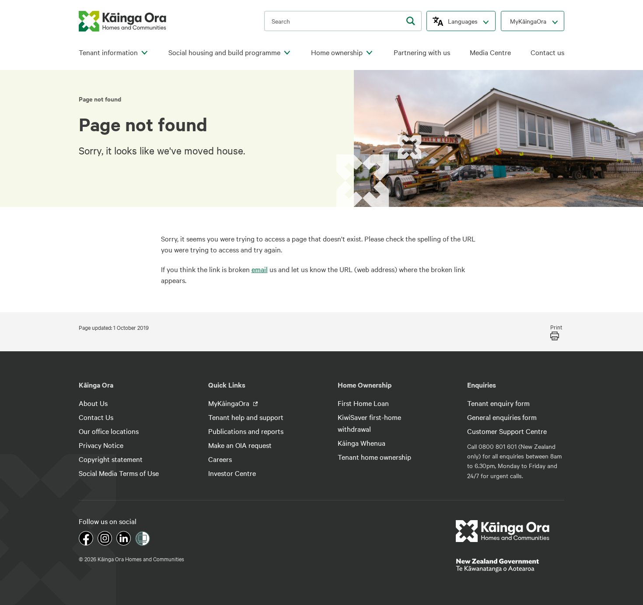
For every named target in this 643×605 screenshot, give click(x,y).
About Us (93, 403)
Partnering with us (422, 52)
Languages (463, 21)
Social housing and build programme (224, 52)
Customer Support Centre (507, 431)
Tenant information (108, 52)
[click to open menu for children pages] (144, 53)
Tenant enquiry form (498, 403)
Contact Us (96, 417)
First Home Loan (363, 403)
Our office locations (109, 431)
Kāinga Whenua (361, 443)
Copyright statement (111, 459)
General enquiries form (502, 417)
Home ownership (337, 52)
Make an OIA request (240, 445)
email (260, 269)
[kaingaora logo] (122, 21)
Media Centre (490, 52)
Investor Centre (232, 473)
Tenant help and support (245, 417)
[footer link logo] (503, 531)
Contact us (547, 52)
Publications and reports (245, 431)
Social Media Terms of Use (119, 473)
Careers (220, 459)
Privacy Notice (101, 445)
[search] (410, 21)
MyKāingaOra (528, 21)
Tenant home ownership (374, 457)
